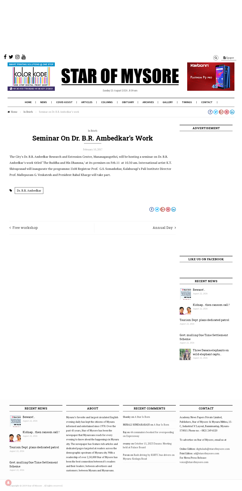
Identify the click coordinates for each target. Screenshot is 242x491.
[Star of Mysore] (111, 81)
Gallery (168, 102)
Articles (86, 102)
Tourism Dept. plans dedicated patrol (204, 320)
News (43, 102)
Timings (187, 102)
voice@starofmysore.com (194, 462)
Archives (148, 102)
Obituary (128, 102)
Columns (107, 102)
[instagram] (17, 57)
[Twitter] (11, 57)
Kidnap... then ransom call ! (211, 305)
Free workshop (25, 227)
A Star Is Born (142, 417)
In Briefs (28, 111)
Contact (207, 102)
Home (28, 102)
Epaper (230, 57)
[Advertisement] (113, 26)
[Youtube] (24, 57)
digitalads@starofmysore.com (213, 449)
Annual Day (163, 227)
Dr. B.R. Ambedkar (29, 190)
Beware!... (199, 289)
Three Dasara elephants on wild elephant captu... (211, 352)
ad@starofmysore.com (206, 453)
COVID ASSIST (64, 102)
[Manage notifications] (8, 483)
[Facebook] (5, 57)
